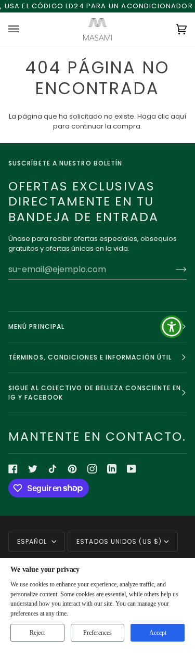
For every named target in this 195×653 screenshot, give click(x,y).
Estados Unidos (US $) (119, 541)
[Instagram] (92, 468)
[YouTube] (131, 468)
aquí (178, 116)
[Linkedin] (111, 468)
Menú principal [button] (36, 326)
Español (33, 541)
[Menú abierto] (24, 29)
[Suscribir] (173, 269)
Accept (157, 632)
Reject (37, 632)
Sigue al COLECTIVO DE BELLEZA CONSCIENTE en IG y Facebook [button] (94, 392)
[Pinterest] (72, 468)
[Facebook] (13, 468)
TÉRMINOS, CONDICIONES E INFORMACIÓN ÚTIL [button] (90, 357)
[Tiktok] (52, 468)
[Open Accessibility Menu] (172, 326)
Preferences (97, 632)
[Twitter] (32, 468)
